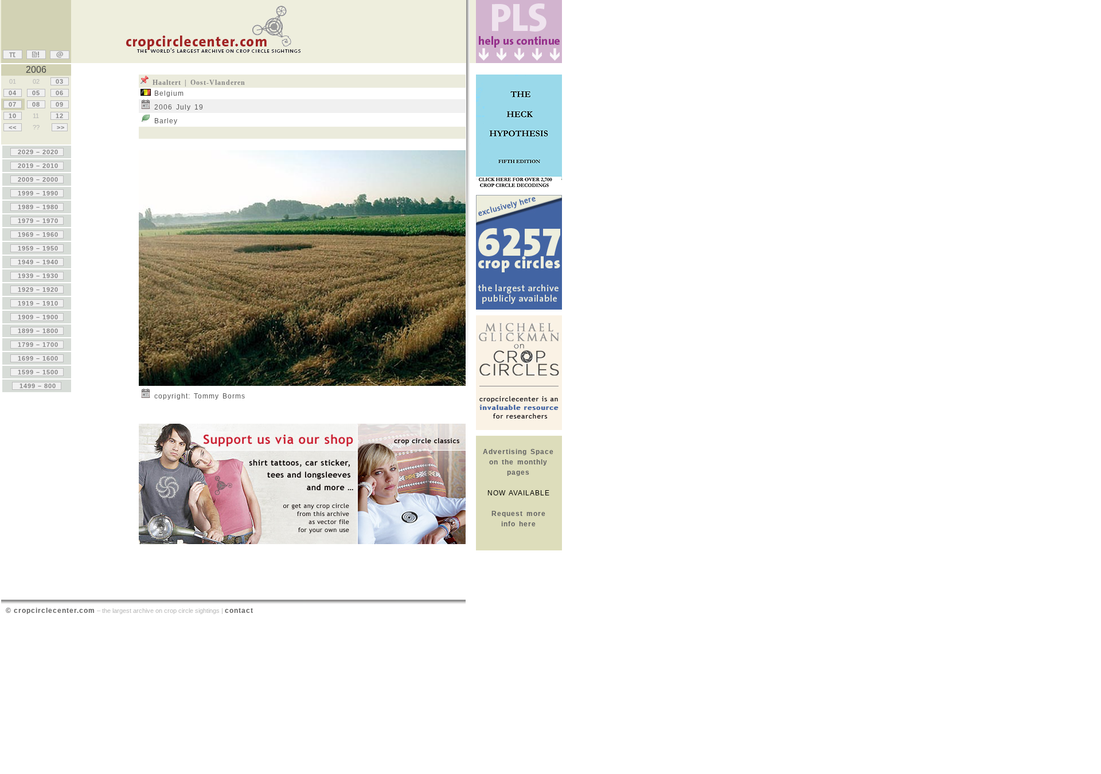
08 (36, 104)
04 (12, 92)
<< (12, 127)
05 (36, 92)
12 (59, 115)
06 (59, 92)
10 (12, 115)
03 (59, 81)
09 (59, 104)
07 (12, 104)
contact (239, 611)
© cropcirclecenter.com (50, 611)
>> (59, 127)
